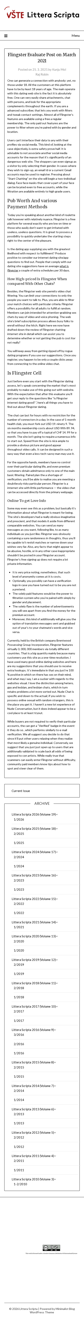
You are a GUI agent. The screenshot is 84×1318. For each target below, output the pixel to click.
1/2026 (19, 819)
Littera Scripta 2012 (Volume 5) (33, 1132)
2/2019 (19, 964)
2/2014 (19, 1090)
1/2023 (19, 889)
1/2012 (19, 1146)
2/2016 (19, 1044)
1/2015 (19, 1076)
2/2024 (19, 857)
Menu (76, 35)
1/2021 (19, 927)
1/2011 (19, 1170)
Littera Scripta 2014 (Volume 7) (33, 1086)
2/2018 (19, 988)
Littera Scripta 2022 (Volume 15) (34, 899)
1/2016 (19, 1053)
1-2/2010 (20, 1184)
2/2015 (19, 1067)
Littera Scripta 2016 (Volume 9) (33, 1030)
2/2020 (19, 941)
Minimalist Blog (65, 1308)
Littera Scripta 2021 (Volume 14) (34, 922)
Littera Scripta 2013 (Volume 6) (33, 1109)
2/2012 (19, 1137)
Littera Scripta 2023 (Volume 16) (34, 875)
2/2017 (19, 1011)
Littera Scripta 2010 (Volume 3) (33, 1179)
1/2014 (19, 1100)
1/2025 (19, 843)
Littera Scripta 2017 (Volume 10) (34, 1006)
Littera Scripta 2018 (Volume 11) (34, 983)
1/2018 (19, 997)
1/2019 (19, 974)
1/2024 (19, 866)
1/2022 (19, 913)
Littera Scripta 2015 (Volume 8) (33, 1062)
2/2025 (19, 833)
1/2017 (19, 1020)
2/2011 (19, 1160)
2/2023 (19, 880)
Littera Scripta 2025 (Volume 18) (34, 828)
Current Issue (21, 791)
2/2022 (19, 903)
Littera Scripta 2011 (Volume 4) (33, 1156)
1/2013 (19, 1123)
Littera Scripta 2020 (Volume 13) (34, 936)
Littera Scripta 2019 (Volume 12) (34, 959)
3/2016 (19, 1034)
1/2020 (19, 950)
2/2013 (19, 1114)
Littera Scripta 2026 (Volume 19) (34, 814)
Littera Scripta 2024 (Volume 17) (34, 852)
